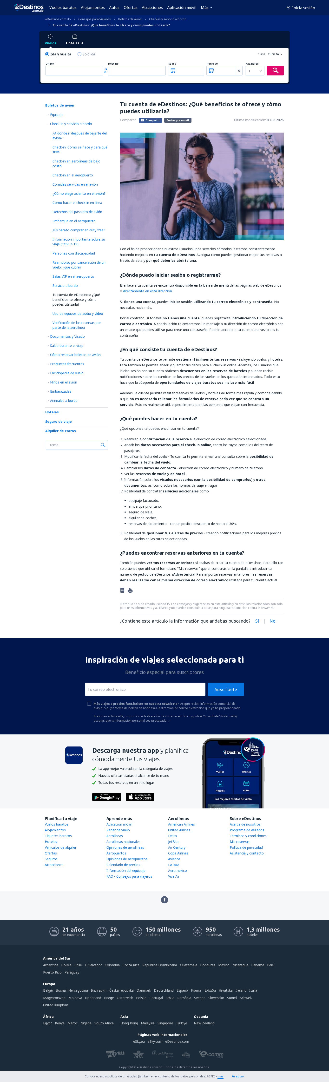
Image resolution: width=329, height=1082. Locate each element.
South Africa (104, 1023)
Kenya (60, 1023)
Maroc (72, 1023)
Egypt (47, 1023)
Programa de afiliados (247, 830)
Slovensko (216, 997)
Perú (270, 965)
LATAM (173, 864)
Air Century (176, 847)
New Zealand (204, 1023)
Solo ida (89, 54)
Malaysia (148, 1023)
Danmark (144, 990)
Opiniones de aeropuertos (126, 859)
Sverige (199, 997)
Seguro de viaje (58, 421)
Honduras (207, 965)
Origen (50, 63)
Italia (253, 990)
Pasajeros (252, 63)
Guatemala (188, 965)
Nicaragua (240, 965)
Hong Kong (129, 1023)
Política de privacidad (246, 847)
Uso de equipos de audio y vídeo (78, 313)
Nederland (93, 997)
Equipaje (56, 114)
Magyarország (54, 997)
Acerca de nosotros (245, 824)
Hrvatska (226, 990)
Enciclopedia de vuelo (67, 373)
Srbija (170, 997)
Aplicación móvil (182, 7)
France (196, 990)
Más (205, 7)
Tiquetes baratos (58, 835)
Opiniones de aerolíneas (125, 847)
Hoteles (52, 412)
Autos (114, 7)
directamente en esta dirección (147, 291)
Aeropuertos (116, 853)
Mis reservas (240, 841)
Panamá (257, 965)
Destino (113, 63)
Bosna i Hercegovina (72, 990)
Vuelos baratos (63, 7)
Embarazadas (60, 391)
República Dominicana (159, 965)
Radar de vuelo (118, 830)
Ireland (241, 990)
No (273, 621)
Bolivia (66, 965)
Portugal (156, 997)
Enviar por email (178, 120)
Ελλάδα (210, 990)
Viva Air (173, 876)
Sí (257, 621)
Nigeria (86, 1023)
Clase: (262, 54)
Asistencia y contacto (247, 853)
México (224, 965)
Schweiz (246, 997)
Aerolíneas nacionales (123, 841)
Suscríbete (226, 689)
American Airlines (181, 824)
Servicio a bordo (65, 285)
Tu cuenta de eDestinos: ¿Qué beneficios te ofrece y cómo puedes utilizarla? (76, 299)
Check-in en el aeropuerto (73, 175)
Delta (172, 835)
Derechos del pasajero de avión (77, 211)
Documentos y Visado (67, 336)
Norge (109, 997)
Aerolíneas (114, 835)
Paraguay (72, 972)
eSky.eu (139, 1041)
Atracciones (152, 7)
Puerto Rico (52, 972)
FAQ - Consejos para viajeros (129, 876)
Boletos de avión (59, 105)
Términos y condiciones (248, 835)
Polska (141, 997)
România (184, 997)
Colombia (112, 965)
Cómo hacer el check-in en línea (77, 202)
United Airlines (179, 830)
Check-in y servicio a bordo (71, 123)
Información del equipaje (125, 870)
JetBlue (173, 841)
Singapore (165, 1023)
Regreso (212, 63)
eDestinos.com (177, 1041)
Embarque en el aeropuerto (74, 221)
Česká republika (121, 990)
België (48, 990)
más (220, 1076)
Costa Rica (131, 965)
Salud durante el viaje (67, 345)
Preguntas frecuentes (67, 364)
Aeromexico (177, 870)
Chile (78, 965)
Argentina (50, 965)
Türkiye (181, 1023)
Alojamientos (93, 7)
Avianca (174, 859)
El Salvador (93, 965)
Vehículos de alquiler (60, 847)
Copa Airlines (178, 853)
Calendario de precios (123, 864)
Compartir (152, 120)
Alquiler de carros (60, 431)
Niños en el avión (63, 382)
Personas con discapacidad (74, 253)
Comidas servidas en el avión (75, 184)
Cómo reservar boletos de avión (75, 354)
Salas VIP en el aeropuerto (73, 276)
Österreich (125, 997)
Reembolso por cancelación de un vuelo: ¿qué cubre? (79, 264)
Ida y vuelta (60, 54)
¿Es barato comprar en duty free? (79, 230)
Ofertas (131, 7)
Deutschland (164, 990)
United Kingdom (55, 1005)
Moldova (75, 997)
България (98, 990)
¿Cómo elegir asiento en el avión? (79, 193)
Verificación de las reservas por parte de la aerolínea (77, 325)
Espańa (182, 990)
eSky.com (155, 1041)
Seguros (51, 859)
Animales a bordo (64, 400)
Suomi (232, 997)
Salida (172, 63)
